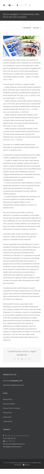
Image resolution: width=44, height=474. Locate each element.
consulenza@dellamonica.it (15, 444)
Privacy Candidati (9, 404)
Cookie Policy (7, 421)
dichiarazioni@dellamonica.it (13, 385)
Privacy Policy (7, 399)
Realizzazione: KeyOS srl (22, 464)
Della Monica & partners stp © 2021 (19, 462)
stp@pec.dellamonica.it (13, 447)
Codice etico (7, 417)
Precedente (27, 28)
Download (12, 381)
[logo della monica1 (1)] (15, 4)
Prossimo (36, 28)
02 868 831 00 (10, 438)
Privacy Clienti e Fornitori (11, 408)
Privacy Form (7, 413)
